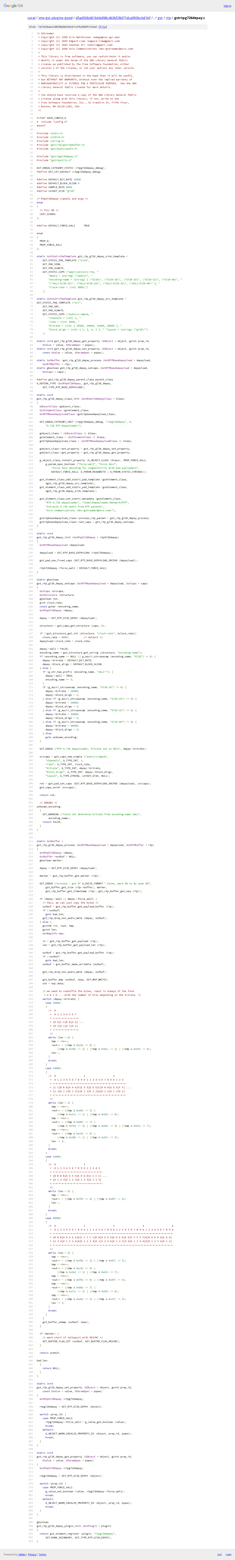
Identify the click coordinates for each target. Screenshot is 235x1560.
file (103, 26)
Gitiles (22, 1554)
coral (31, 18)
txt (219, 1554)
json (228, 1554)
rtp (168, 18)
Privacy (32, 1554)
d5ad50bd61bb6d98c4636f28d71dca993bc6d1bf (113, 18)
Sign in (227, 6)
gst (160, 18)
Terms (42, 1554)
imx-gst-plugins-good (56, 18)
